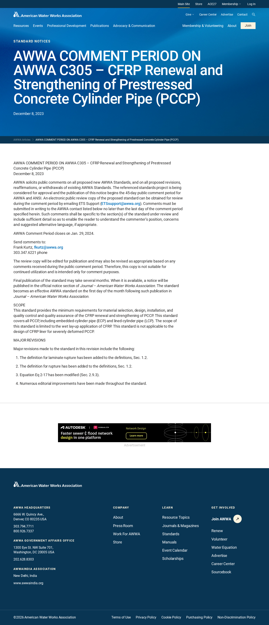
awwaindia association (34, 569)
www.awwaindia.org (28, 583)
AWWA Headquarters (32, 507)
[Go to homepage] (47, 484)
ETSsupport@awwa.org (120, 203)
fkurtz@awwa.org (48, 247)
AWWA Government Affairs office (43, 540)
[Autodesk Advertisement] (134, 432)
